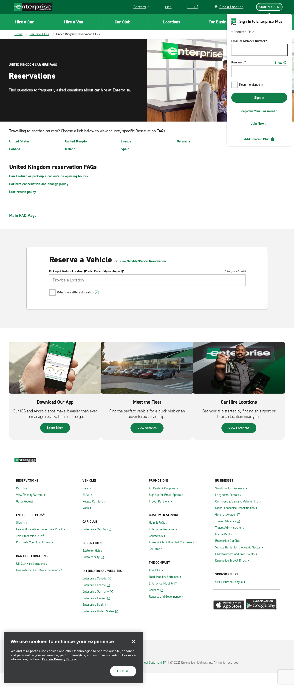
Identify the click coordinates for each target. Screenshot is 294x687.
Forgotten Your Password (257, 111)
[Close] (133, 641)
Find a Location (231, 6)
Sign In (259, 97)
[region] (73, 657)
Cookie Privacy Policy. (59, 659)
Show (278, 62)
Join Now (257, 123)
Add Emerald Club (256, 139)
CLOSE (123, 671)
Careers (143, 7)
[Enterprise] (33, 7)
